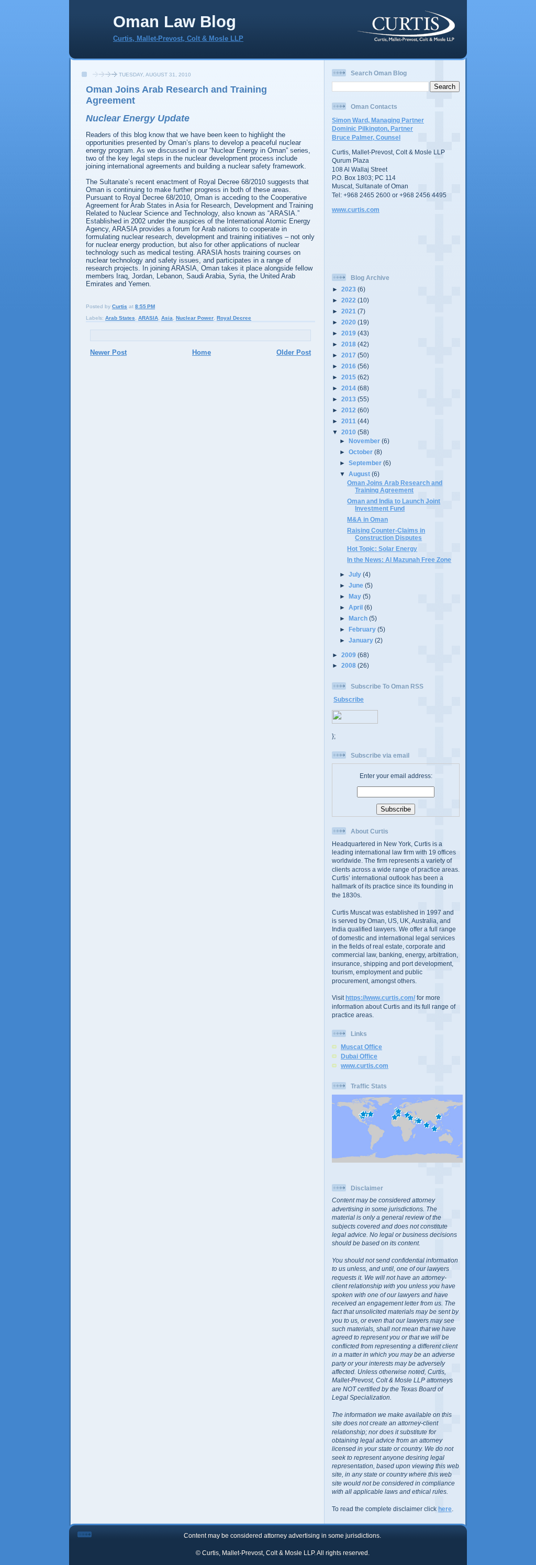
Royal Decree (234, 318)
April (356, 607)
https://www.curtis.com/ (380, 997)
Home (201, 352)
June (357, 585)
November (365, 440)
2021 (349, 311)
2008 (349, 665)
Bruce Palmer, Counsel (366, 137)
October (361, 451)
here (445, 1508)
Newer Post (108, 352)
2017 (349, 355)
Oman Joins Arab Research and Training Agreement (394, 486)
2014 (349, 388)
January (362, 640)
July (356, 574)
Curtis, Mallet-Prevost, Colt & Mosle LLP (178, 38)
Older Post (293, 352)
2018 (349, 344)
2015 (349, 377)
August (360, 473)
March (359, 618)
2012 (349, 410)
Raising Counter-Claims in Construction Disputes (386, 534)
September (366, 462)
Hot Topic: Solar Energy (382, 548)
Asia (167, 318)
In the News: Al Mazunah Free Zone (399, 559)
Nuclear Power (195, 318)
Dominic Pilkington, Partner (372, 128)
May (356, 596)
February (363, 629)
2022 (349, 300)
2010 (349, 432)
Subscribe (348, 699)
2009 (349, 654)
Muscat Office (361, 1046)
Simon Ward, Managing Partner (378, 120)
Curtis (119, 306)
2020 (349, 322)
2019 (349, 333)
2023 (349, 289)
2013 (349, 399)
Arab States (120, 318)
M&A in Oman (367, 519)
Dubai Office (359, 1056)
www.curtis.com (355, 209)
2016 (349, 366)
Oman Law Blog (174, 22)
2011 (349, 421)
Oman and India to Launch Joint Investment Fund (393, 505)
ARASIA (148, 318)
